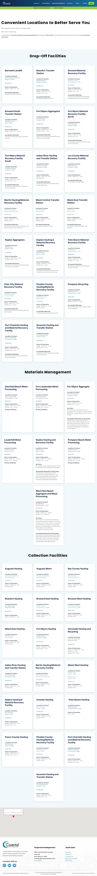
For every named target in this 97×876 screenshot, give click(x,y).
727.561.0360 (39, 301)
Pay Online (69, 860)
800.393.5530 (71, 644)
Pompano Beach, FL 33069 (74, 293)
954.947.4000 (71, 85)
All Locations (38, 860)
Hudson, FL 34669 (9, 745)
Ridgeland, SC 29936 (41, 82)
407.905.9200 (39, 711)
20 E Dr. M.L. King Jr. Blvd (74, 638)
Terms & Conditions (90, 873)
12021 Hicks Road (9, 744)
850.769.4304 (71, 580)
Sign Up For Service (71, 858)
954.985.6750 (71, 254)
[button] (13, 816)
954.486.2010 (39, 401)
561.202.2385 (39, 508)
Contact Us (69, 856)
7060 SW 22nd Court (10, 121)
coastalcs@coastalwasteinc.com (44, 858)
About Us (68, 854)
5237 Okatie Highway (10, 605)
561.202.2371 (71, 454)
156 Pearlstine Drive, (41, 80)
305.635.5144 (39, 214)
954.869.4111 (8, 401)
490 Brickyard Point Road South (12, 77)
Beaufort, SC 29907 (9, 79)
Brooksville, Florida (72, 640)
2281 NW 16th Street (72, 291)
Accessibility (82, 873)
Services (68, 852)
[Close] (21, 810)
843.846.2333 (8, 83)
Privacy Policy (75, 873)
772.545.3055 (7, 214)
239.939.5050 (39, 124)
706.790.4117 (8, 580)
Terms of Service (49, 874)
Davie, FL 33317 (9, 122)
